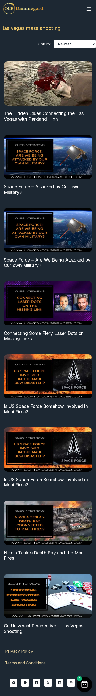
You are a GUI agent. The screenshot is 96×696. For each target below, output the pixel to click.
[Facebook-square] (36, 683)
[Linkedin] (59, 683)
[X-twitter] (48, 683)
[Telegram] (13, 683)
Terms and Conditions (25, 663)
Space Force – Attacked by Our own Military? (42, 189)
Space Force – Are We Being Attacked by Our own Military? (47, 262)
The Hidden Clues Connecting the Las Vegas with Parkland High (44, 116)
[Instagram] (71, 683)
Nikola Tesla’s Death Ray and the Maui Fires (44, 555)
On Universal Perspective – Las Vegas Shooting (43, 628)
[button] (88, 9)
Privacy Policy (19, 651)
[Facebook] (25, 683)
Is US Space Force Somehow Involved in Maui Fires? (46, 409)
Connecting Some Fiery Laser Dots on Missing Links (44, 336)
